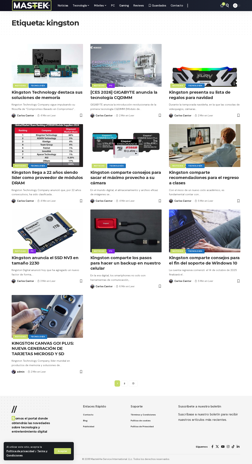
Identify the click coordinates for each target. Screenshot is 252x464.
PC (110, 85)
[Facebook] (212, 446)
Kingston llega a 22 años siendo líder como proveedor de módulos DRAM (47, 177)
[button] (62, 451)
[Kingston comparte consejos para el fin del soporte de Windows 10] (204, 230)
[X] (217, 446)
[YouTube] (222, 446)
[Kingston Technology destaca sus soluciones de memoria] (47, 65)
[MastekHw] (32, 5)
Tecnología (38, 85)
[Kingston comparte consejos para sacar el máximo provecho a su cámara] (126, 145)
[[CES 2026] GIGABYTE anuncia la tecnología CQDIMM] (126, 65)
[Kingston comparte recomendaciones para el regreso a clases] (204, 145)
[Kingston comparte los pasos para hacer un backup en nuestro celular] (126, 230)
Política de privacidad (20, 451)
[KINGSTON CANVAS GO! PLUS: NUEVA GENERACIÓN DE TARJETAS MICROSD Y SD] (47, 316)
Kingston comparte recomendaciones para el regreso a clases (204, 177)
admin (21, 371)
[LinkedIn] (238, 446)
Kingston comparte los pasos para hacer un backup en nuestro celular (125, 263)
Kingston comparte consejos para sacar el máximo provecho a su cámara (125, 177)
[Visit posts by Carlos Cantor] (14, 116)
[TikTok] (233, 446)
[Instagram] (228, 446)
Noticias (20, 85)
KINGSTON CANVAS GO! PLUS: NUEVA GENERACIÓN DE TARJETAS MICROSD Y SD (43, 348)
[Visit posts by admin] (14, 372)
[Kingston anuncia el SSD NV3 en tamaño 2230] (47, 230)
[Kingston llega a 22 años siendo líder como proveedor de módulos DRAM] (47, 145)
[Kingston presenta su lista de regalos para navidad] (204, 65)
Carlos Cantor (25, 115)
